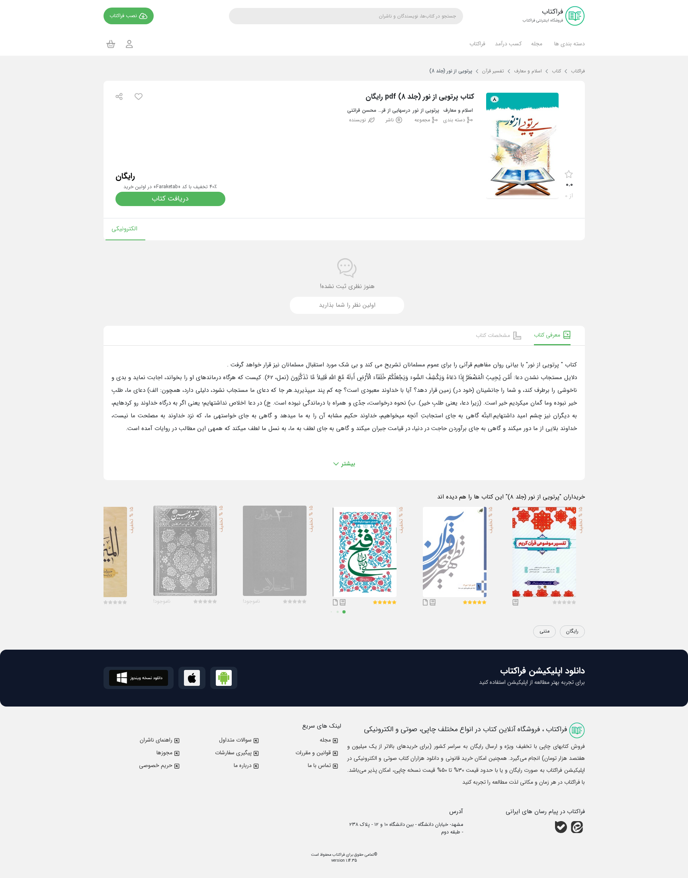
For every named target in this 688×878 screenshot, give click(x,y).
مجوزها (164, 752)
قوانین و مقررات (313, 752)
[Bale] (561, 827)
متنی (544, 631)
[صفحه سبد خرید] (111, 44)
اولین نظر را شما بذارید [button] (347, 305)
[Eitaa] (577, 827)
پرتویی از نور (425, 111)
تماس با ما (319, 765)
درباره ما (243, 765)
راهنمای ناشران (156, 740)
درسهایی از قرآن (394, 111)
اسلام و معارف (458, 111)
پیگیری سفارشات (233, 752)
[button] (568, 43)
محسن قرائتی (361, 111)
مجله (325, 740)
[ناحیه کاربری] (129, 44)
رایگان (572, 631)
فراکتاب (338, 855)
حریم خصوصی (155, 765)
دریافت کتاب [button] (170, 198)
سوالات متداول (235, 740)
